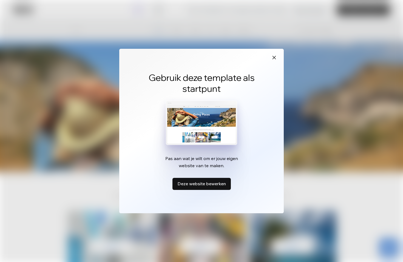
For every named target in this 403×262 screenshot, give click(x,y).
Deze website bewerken (201, 183)
